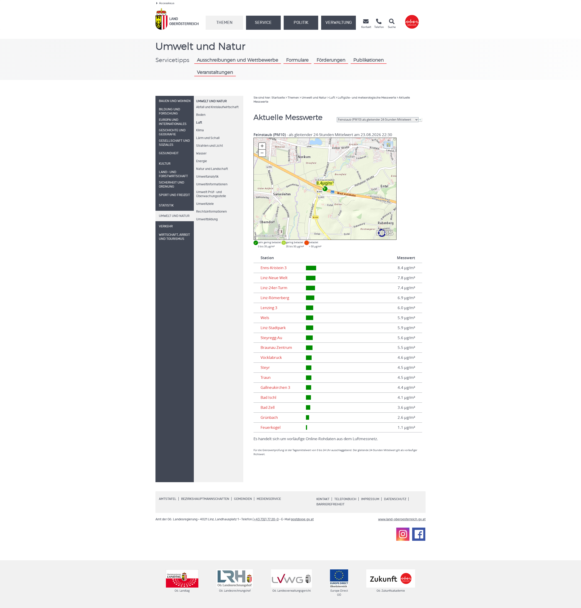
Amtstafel (167, 499)
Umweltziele (205, 204)
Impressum (370, 499)
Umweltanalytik (207, 176)
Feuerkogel (271, 427)
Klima (200, 130)
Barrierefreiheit (330, 504)
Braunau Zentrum (276, 347)
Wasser (201, 153)
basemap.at (279, 236)
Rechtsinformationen (211, 211)
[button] (388, 144)
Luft (199, 122)
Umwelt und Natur (211, 101)
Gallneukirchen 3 (275, 387)
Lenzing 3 (269, 307)
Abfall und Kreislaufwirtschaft (217, 107)
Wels (265, 317)
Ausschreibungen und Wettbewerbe (237, 60)
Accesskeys (166, 3)
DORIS (268, 236)
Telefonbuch (345, 499)
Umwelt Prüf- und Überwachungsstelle (211, 194)
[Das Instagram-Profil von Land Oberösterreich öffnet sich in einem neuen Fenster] (403, 534)
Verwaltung (338, 23)
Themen (224, 23)
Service (263, 23)
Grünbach (269, 417)
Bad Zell (268, 407)
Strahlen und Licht (209, 145)
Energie (201, 161)
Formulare (297, 60)
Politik (301, 23)
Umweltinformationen (211, 184)
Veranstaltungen (215, 72)
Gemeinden (243, 499)
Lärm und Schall (207, 138)
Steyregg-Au (271, 337)
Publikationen (368, 60)
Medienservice (269, 499)
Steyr (265, 367)
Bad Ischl (268, 397)
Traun (266, 377)
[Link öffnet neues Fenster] (412, 19)
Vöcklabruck (271, 357)
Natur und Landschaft (212, 169)
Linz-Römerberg (275, 297)
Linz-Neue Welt (274, 277)
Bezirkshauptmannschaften (205, 499)
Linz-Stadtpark (273, 327)
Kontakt (323, 499)
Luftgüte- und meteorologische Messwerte (367, 97)
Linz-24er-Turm (274, 287)
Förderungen (331, 60)
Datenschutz (395, 499)
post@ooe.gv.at (302, 519)
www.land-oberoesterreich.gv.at (402, 519)
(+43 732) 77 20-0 (266, 519)
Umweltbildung (207, 219)
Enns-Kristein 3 (274, 267)
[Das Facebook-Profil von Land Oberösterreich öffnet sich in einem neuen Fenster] (419, 534)
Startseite (278, 97)
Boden (200, 115)
